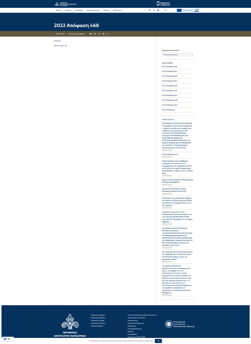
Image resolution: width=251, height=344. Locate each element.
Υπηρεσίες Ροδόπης (98, 323)
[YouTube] (158, 10)
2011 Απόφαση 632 (169, 95)
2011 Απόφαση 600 (169, 86)
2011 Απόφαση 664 (169, 105)
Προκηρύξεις (132, 334)
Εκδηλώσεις (132, 326)
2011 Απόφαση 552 (169, 71)
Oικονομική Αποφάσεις (76, 34)
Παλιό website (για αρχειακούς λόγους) (142, 315)
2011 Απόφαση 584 (169, 81)
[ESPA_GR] (188, 10)
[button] (165, 10)
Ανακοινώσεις (133, 320)
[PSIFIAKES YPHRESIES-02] (163, 3)
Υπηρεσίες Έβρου (97, 326)
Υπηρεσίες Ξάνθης (97, 320)
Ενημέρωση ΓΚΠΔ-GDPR (136, 337)
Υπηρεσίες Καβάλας (98, 318)
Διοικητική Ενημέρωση (136, 323)
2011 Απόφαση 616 (169, 91)
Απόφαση (57, 41)
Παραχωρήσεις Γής (135, 329)
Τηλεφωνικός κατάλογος (137, 318)
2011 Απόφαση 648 (169, 100)
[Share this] (95, 34)
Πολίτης (130, 331)
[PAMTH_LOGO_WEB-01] (65, 3)
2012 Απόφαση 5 (168, 110)
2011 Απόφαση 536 (169, 66)
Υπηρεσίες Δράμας (98, 315)
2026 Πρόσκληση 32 (170, 154)
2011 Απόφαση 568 (169, 76)
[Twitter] (154, 10)
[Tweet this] (99, 34)
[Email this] (91, 34)
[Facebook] (149, 10)
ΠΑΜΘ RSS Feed (168, 119)
